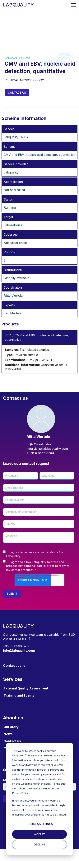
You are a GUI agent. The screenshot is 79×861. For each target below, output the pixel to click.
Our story (11, 727)
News (8, 734)
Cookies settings (39, 824)
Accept (39, 834)
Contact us (17, 92)
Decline (39, 844)
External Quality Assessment (26, 688)
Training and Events (19, 695)
